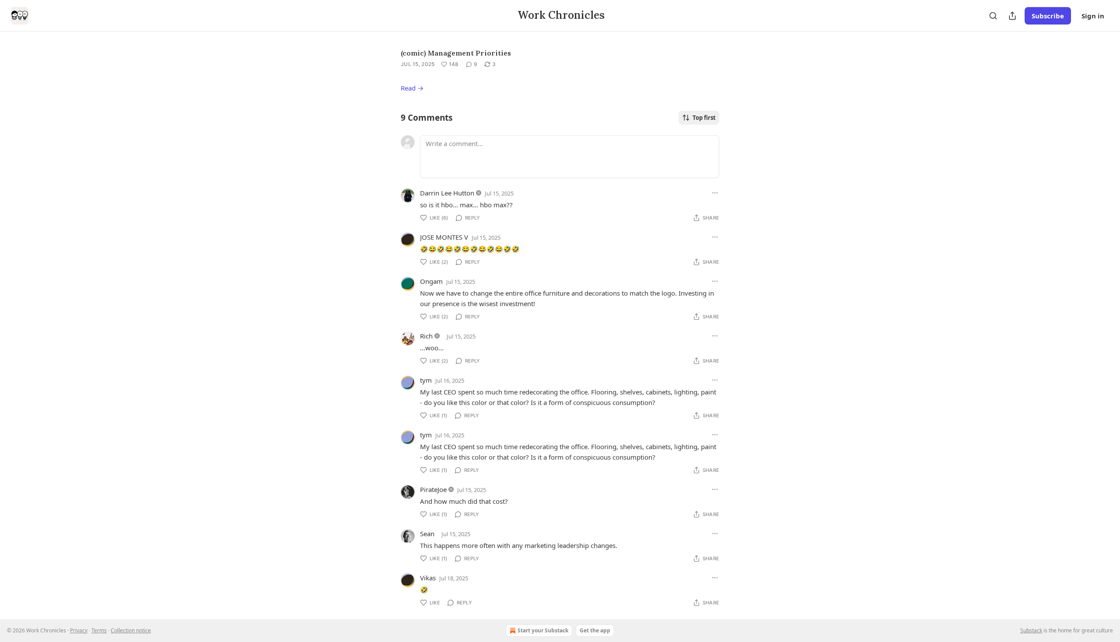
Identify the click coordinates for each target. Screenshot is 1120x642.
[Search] (993, 15)
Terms (99, 630)
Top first (704, 118)
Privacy (79, 630)
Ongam (431, 281)
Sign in (1093, 15)
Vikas (428, 577)
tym (426, 380)
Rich (426, 335)
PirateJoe (433, 489)
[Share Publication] (1012, 15)
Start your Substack (543, 630)
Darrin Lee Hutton (447, 192)
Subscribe (1048, 15)
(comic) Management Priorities (456, 53)
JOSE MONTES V (444, 237)
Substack (1031, 630)
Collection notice (131, 630)
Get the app (595, 630)
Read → (412, 88)
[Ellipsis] (715, 193)
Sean (427, 533)
